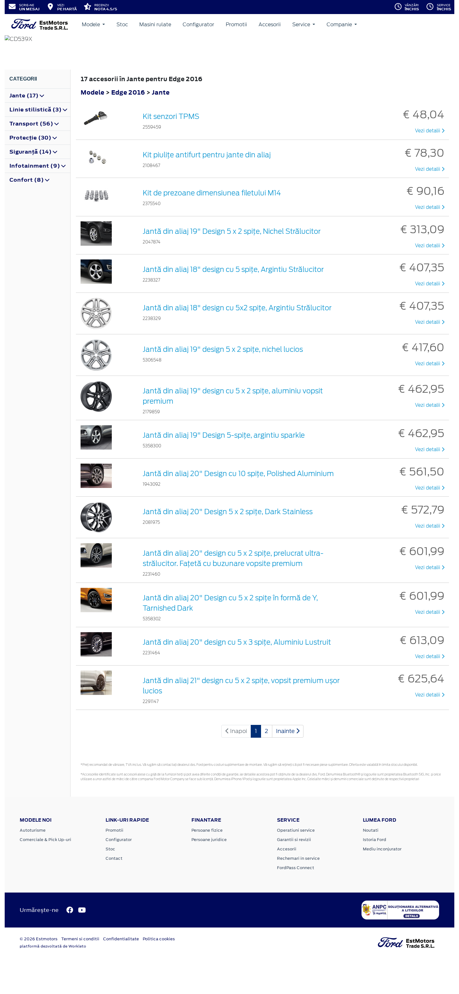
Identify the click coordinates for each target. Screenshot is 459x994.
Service (301, 24)
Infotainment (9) (35, 166)
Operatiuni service (296, 830)
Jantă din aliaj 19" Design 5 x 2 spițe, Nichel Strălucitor (232, 231)
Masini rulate (155, 24)
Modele (91, 24)
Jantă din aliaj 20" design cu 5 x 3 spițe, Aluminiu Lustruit (237, 642)
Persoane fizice (207, 830)
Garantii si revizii (294, 840)
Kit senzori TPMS (171, 116)
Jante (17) (24, 95)
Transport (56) (31, 123)
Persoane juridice (209, 840)
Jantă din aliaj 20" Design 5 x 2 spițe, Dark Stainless (228, 512)
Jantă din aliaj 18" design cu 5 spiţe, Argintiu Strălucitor (233, 269)
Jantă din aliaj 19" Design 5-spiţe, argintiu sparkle (224, 435)
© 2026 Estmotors (38, 939)
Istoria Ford (374, 840)
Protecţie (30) (30, 137)
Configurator (198, 24)
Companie (340, 24)
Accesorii (270, 24)
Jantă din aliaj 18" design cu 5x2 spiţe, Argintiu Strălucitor (237, 308)
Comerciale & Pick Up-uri (45, 840)
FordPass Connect (295, 868)
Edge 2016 (128, 92)
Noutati (370, 830)
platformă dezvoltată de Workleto (53, 946)
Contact (114, 858)
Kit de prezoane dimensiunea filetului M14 (212, 193)
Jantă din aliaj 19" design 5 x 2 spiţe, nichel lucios (223, 349)
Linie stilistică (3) (36, 109)
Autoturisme (33, 830)
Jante (161, 92)
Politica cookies (159, 939)
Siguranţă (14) (31, 151)
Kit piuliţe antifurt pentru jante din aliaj (207, 155)
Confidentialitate (121, 939)
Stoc (122, 24)
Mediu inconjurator (382, 849)
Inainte (286, 731)
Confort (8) (27, 180)
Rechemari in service (298, 858)
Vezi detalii (428, 131)
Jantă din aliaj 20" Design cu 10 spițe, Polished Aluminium (238, 474)
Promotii (236, 24)
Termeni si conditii (80, 939)
